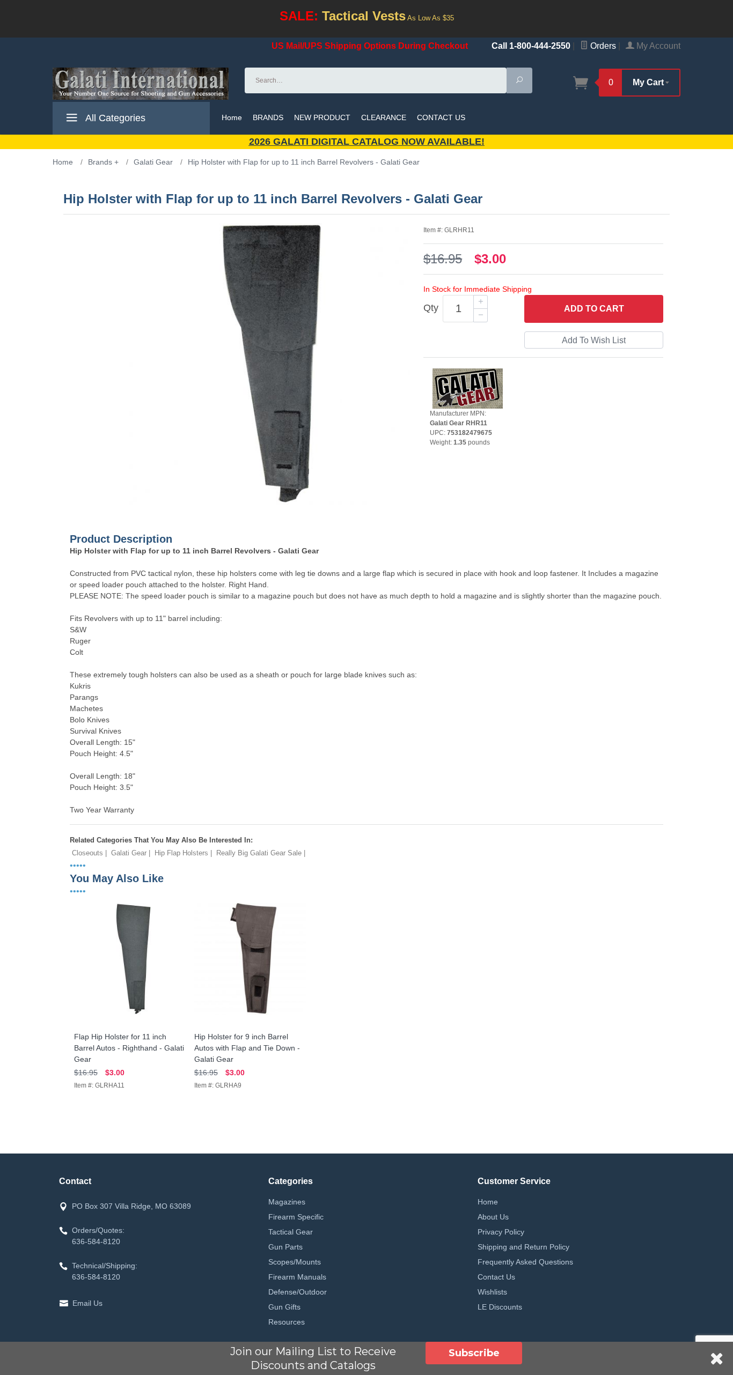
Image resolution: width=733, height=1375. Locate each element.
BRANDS (268, 117)
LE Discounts (500, 1307)
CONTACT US (441, 117)
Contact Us (496, 1277)
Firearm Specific (296, 1217)
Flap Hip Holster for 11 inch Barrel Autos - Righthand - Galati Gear (129, 1047)
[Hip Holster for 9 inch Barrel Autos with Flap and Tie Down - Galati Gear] (250, 1015)
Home (232, 117)
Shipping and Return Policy (523, 1247)
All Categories (114, 118)
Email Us (87, 1303)
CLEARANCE (383, 117)
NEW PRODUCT (322, 117)
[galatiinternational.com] (142, 84)
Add (594, 308)
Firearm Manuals (297, 1277)
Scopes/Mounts (294, 1262)
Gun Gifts (284, 1307)
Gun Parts (285, 1247)
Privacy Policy (501, 1232)
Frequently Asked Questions (525, 1262)
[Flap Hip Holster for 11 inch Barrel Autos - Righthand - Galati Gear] (130, 1015)
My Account (657, 45)
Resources (286, 1322)
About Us (493, 1217)
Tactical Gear (290, 1232)
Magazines (286, 1201)
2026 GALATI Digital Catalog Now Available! (367, 141)
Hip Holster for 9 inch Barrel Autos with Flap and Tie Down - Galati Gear (247, 1047)
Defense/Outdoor (297, 1292)
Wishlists (492, 1292)
